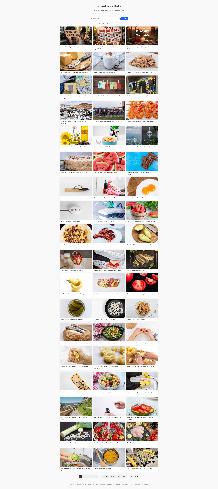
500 (112, 476)
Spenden (109, 484)
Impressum (145, 484)
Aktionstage (102, 484)
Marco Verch (78, 484)
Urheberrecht (117, 484)
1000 (118, 476)
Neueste (117, 24)
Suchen (124, 18)
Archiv (89, 484)
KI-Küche (95, 484)
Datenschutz (137, 484)
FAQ (131, 484)
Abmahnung (125, 484)
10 (102, 476)
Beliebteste (110, 24)
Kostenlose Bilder (111, 6)
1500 (123, 476)
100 (107, 476)
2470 (136, 476)
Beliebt (84, 484)
